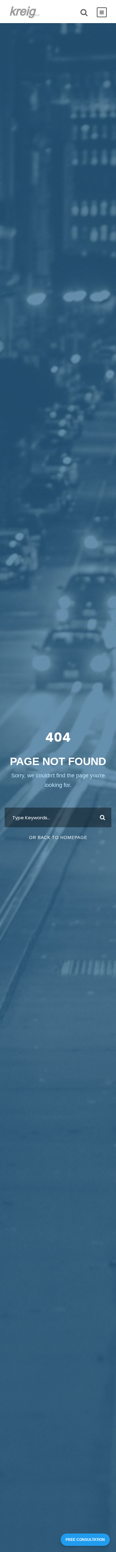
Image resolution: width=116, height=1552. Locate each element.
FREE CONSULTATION (85, 1540)
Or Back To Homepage (58, 837)
